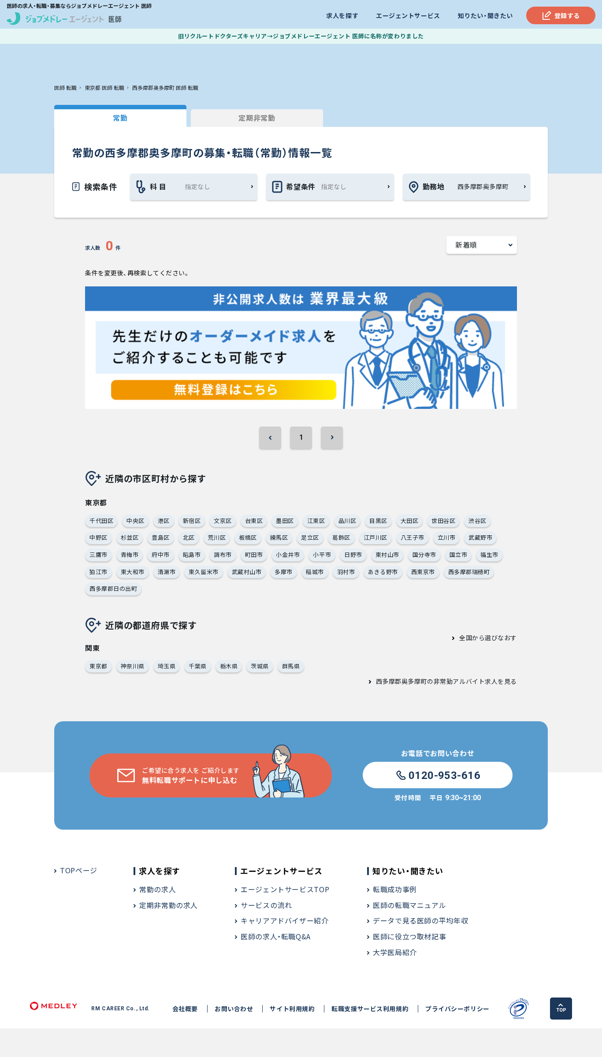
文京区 (223, 520)
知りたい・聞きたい (485, 15)
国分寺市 (424, 554)
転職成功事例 (395, 889)
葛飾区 (341, 537)
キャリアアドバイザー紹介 (285, 920)
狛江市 (98, 571)
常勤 (120, 117)
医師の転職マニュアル (409, 905)
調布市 (223, 554)
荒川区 (217, 537)
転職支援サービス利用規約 (370, 1008)
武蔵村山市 (247, 571)
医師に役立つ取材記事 (409, 936)
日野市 (353, 554)
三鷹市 (98, 554)
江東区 (316, 520)
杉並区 (130, 537)
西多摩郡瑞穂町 (469, 571)
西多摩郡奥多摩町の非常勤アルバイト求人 (437, 681)
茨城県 (260, 666)
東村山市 (387, 554)
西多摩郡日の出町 (113, 588)
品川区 (347, 520)
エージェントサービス (408, 15)
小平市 (322, 554)
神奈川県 (133, 666)
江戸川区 (375, 537)
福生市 (489, 554)
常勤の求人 (157, 889)
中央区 (135, 520)
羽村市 (346, 571)
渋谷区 (477, 520)
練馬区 (279, 537)
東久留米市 (204, 571)
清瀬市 (167, 571)
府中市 (161, 554)
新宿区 (192, 520)
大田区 (410, 520)
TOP (561, 1010)
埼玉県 (167, 666)
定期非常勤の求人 (168, 905)
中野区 (98, 537)
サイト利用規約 (292, 1008)
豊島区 (161, 537)
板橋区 (248, 537)
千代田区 (101, 520)
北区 (189, 537)
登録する (567, 15)
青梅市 (130, 554)
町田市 (254, 554)
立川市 (447, 537)
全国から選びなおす (488, 637)
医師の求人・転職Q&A (276, 936)
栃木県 (229, 666)
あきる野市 (383, 571)
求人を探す (342, 15)
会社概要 (185, 1008)
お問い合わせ (234, 1008)
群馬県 (291, 666)
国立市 (459, 554)
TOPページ (78, 870)
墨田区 (285, 520)
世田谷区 (443, 520)
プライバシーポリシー (457, 1008)
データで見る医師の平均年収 (420, 920)
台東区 (254, 520)
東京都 (98, 666)
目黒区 (378, 520)
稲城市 (315, 571)
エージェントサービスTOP (285, 889)
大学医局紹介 (395, 952)
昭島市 (192, 554)
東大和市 (133, 571)
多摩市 (284, 571)
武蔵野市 (480, 537)
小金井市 (288, 554)
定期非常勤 (256, 117)
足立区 (310, 537)
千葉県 (198, 666)
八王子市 (412, 537)
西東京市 (423, 571)
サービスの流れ (266, 905)
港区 (164, 520)
